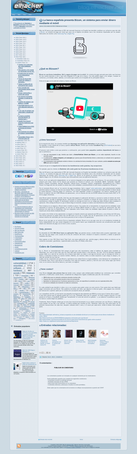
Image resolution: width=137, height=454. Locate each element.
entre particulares (96, 188)
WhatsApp (26, 287)
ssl (14, 308)
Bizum (43, 32)
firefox (15, 295)
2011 (17, 163)
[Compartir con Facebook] (47, 353)
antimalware (22, 318)
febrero (19, 152)
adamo (27, 317)
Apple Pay (71, 33)
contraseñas (21, 303)
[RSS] (19, 446)
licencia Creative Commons (74, 447)
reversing (19, 317)
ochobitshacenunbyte (21, 249)
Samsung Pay (62, 33)
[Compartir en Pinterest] (50, 353)
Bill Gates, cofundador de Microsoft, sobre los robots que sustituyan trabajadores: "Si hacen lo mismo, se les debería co (25, 194)
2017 (17, 55)
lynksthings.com (19, 252)
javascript (16, 301)
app (33, 288)
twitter (33, 290)
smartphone (59, 357)
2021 (17, 47)
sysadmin (28, 297)
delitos (33, 315)
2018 (17, 53)
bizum (49, 357)
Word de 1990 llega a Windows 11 (28, 350)
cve (28, 281)
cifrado (22, 290)
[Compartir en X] (45, 353)
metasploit (24, 314)
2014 (17, 158)
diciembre (20, 59)
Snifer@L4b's (19, 243)
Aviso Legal (78, 446)
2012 (17, 162)
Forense (32, 308)
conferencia (23, 308)
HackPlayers (18, 234)
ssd (14, 287)
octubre (19, 62)
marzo (19, 150)
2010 (17, 165)
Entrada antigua (115, 439)
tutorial (16, 283)
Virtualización (24, 315)
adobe (15, 298)
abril (18, 148)
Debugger (16, 312)
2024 (17, 41)
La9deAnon (18, 239)
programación (24, 292)
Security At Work (19, 228)
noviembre (20, 60)
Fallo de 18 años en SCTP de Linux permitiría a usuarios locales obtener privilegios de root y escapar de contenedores (29, 335)
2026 (17, 37)
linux (20, 281)
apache (25, 301)
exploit (21, 279)
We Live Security (20, 230)
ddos (15, 288)
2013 (17, 160)
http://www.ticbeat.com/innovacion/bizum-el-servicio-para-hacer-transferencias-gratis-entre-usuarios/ (70, 319)
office (23, 298)
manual (16, 285)
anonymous (27, 306)
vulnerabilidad (20, 263)
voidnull (17, 251)
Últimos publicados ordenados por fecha (22, 27)
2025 (17, 39)
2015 (17, 156)
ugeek (16, 247)
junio (18, 144)
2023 (17, 43)
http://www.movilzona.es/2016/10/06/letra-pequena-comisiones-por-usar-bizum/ (63, 318)
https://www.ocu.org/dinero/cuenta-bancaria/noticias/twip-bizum (58, 321)
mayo (19, 146)
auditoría (28, 311)
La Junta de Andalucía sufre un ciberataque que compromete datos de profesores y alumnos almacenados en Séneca (24, 209)
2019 (17, 51)
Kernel (27, 300)
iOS (105, 145)
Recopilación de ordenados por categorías (24, 23)
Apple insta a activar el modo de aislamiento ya (29, 363)
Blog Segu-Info (19, 232)
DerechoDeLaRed (20, 241)
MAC (18, 306)
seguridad (19, 265)
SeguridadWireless (24, 309)
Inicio (81, 439)
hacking (27, 285)
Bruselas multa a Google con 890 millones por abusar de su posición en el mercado (24, 215)
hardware (19, 270)
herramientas (27, 294)
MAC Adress (32, 318)
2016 (17, 57)
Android (109, 145)
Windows (32, 277)
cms (18, 305)
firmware (27, 295)
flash (25, 305)
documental (16, 311)
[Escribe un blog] (43, 353)
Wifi (24, 288)
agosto (19, 142)
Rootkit (25, 312)
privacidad (25, 275)
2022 (17, 45)
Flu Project (18, 226)
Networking (17, 297)
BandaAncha (18, 245)
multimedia (31, 303)
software (18, 268)
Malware (31, 273)
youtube (16, 294)
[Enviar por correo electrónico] (40, 353)
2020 (17, 49)
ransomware (18, 277)
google (16, 273)
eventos (32, 305)
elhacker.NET (70, 444)
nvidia (27, 283)
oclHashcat (18, 320)
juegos (33, 301)
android (32, 279)
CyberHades (18, 238)
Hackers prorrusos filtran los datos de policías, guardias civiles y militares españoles (25, 188)
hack (29, 298)
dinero (53, 357)
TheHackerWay (19, 236)
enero (19, 154)
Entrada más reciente (46, 439)
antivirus (16, 300)
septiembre (20, 140)
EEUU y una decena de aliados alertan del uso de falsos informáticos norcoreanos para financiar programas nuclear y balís (24, 202)
